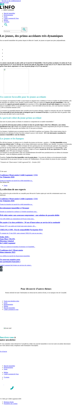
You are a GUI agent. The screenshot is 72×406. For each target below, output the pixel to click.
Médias (6, 20)
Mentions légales (9, 402)
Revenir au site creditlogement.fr (11, 1)
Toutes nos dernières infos (11, 301)
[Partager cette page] (1, 45)
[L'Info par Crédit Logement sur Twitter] (3, 5)
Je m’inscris (3, 351)
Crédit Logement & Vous (11, 18)
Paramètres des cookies (10, 403)
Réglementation (8, 15)
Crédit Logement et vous (11, 309)
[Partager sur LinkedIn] (5, 56)
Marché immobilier (9, 13)
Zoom (5, 16)
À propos (6, 21)
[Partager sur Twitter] (5, 53)
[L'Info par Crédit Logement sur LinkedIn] (1, 5)
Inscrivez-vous (4, 2)
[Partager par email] (5, 59)
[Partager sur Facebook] (5, 49)
